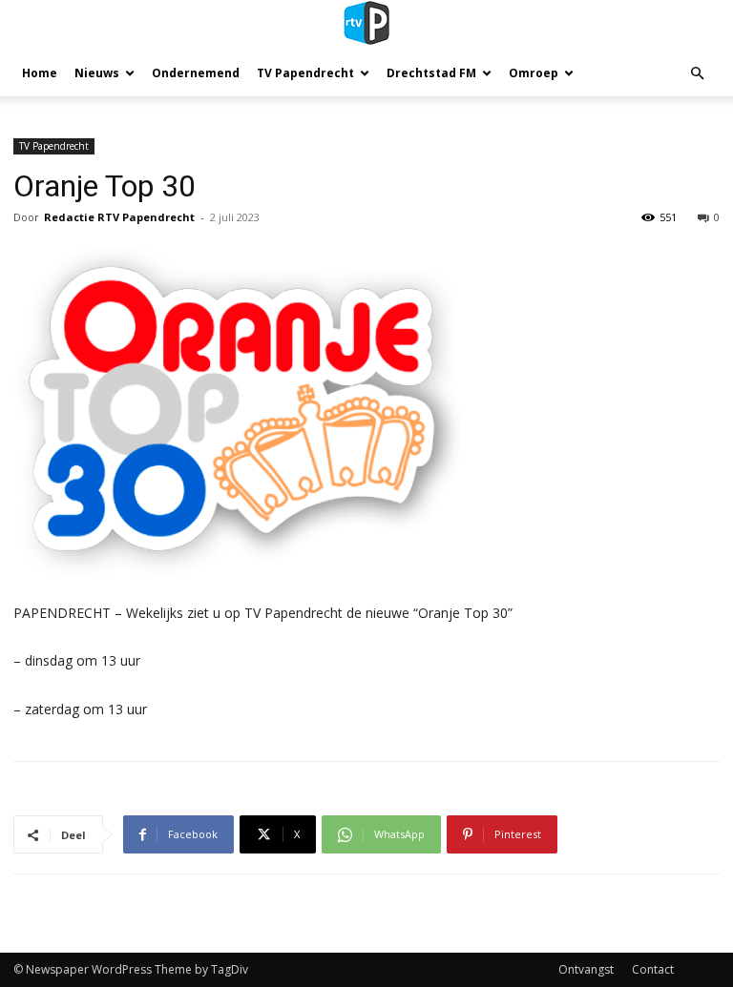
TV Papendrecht (305, 73)
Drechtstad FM (431, 73)
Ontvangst (586, 969)
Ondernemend (196, 73)
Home (39, 73)
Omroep (533, 73)
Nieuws (96, 73)
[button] (697, 74)
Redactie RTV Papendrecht (119, 217)
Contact (653, 969)
